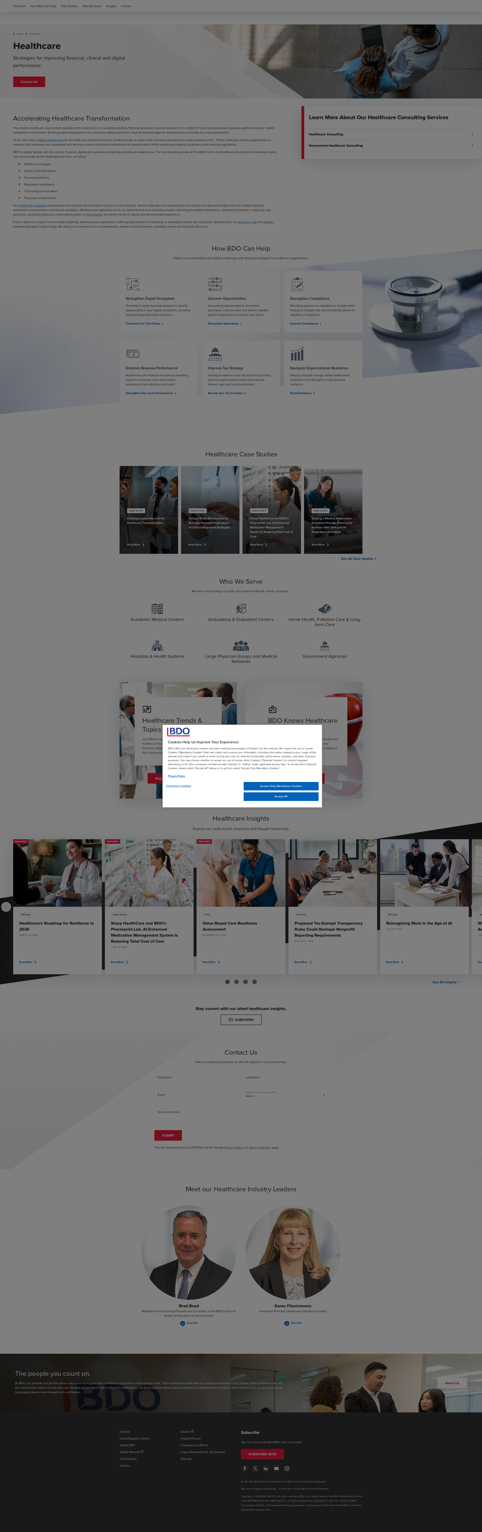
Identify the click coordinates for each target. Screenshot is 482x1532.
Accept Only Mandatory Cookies (281, 786)
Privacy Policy (176, 776)
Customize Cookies (178, 786)
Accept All (281, 796)
